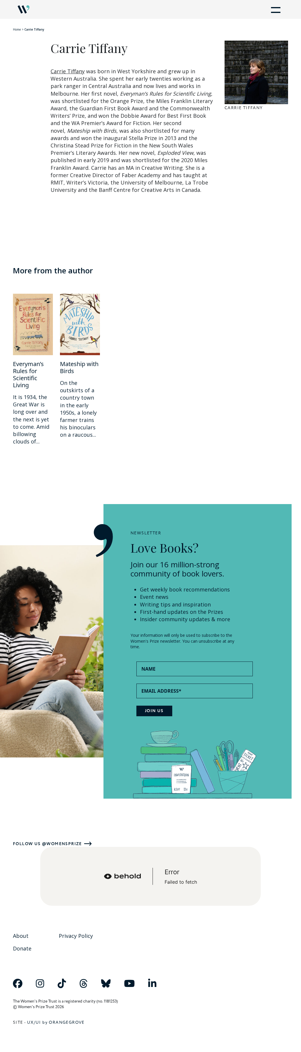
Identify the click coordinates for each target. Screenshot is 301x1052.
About (21, 935)
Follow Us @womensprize (47, 844)
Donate (22, 948)
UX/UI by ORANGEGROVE (56, 1022)
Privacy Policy (76, 935)
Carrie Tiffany (68, 71)
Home (17, 29)
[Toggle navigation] (274, 9)
